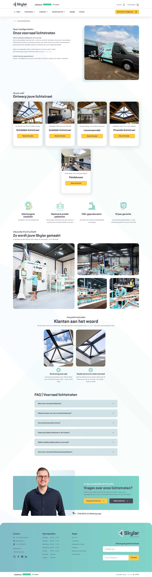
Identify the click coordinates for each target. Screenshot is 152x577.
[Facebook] (18, 557)
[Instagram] (14, 557)
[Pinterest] (22, 557)
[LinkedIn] (26, 557)
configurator (48, 51)
